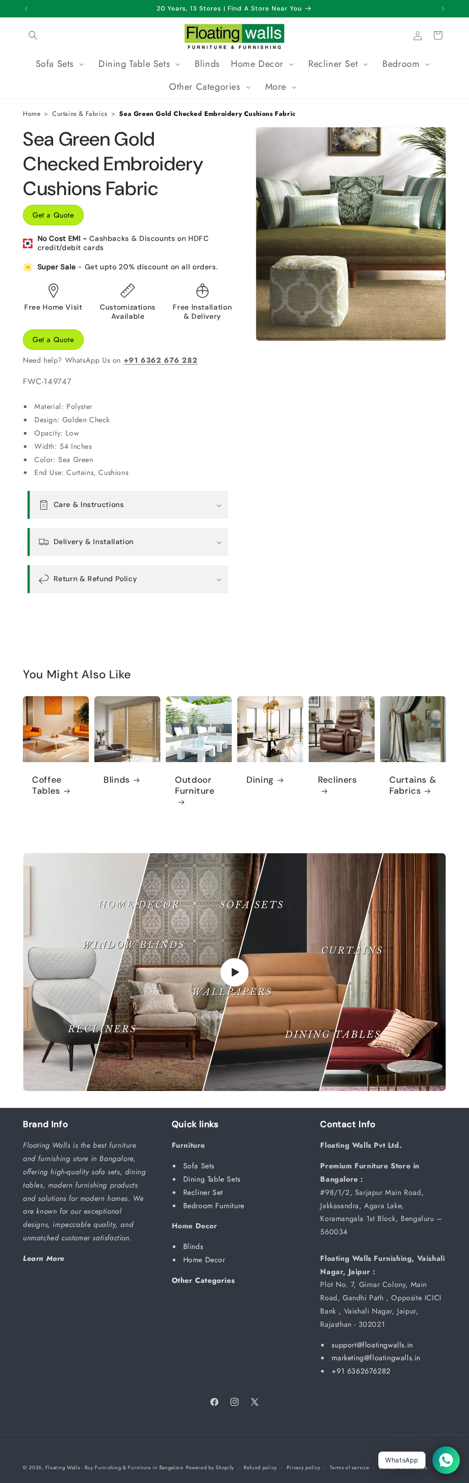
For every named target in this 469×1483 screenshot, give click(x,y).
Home (31, 113)
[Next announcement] (443, 8)
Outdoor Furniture (195, 785)
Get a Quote (53, 215)
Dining (260, 779)
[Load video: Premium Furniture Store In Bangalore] (234, 972)
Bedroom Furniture (215, 1205)
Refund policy (260, 1467)
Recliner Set (204, 1192)
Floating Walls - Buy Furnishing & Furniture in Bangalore (114, 1467)
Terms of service (349, 1467)
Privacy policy (304, 1467)
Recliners (337, 779)
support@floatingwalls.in (372, 1345)
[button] (33, 35)
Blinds (117, 779)
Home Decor (205, 1259)
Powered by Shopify (210, 1467)
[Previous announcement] (26, 8)
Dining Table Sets (213, 1179)
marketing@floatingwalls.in (376, 1357)
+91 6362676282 (361, 1371)
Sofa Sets (200, 1166)
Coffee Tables (47, 785)
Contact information (403, 1467)
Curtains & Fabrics (80, 113)
